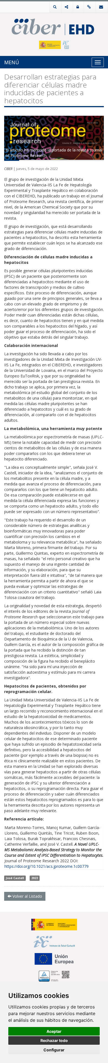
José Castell (15, 878)
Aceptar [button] (54, 1031)
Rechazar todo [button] (54, 1040)
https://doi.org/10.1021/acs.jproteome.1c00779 (46, 866)
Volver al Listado (26, 896)
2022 (34, 878)
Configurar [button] (54, 1049)
